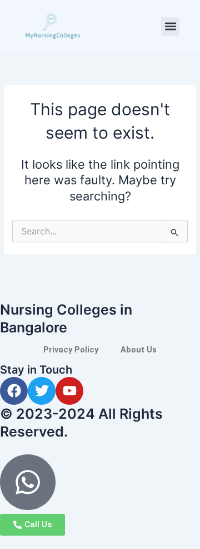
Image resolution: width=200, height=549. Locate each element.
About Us (139, 350)
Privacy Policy (70, 350)
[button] (170, 26)
